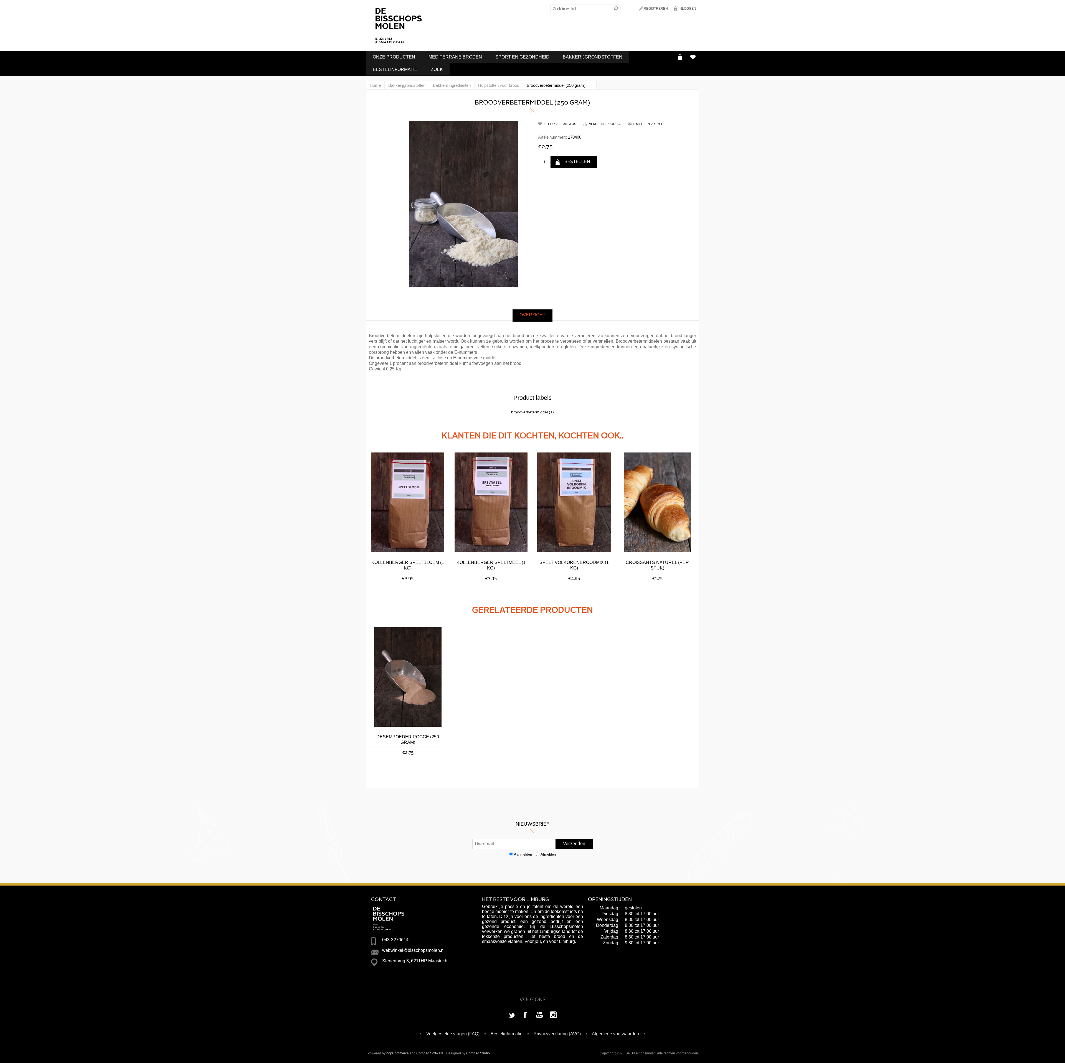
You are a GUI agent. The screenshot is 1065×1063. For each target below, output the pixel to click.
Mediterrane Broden (455, 57)
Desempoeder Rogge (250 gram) (407, 739)
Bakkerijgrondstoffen (592, 57)
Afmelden (548, 854)
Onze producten (394, 57)
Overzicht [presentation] (532, 314)
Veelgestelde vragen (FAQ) (453, 1033)
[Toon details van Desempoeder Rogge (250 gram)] (407, 677)
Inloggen (687, 9)
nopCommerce (397, 1053)
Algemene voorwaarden (615, 1033)
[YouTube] (539, 1015)
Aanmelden (523, 854)
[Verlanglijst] (692, 57)
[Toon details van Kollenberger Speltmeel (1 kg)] (490, 502)
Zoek (437, 69)
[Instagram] (553, 1015)
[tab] (532, 315)
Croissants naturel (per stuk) (657, 565)
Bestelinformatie (395, 69)
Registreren (656, 9)
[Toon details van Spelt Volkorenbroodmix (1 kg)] (574, 502)
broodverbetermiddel (529, 412)
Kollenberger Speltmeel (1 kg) (491, 565)
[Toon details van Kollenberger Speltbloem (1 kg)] (407, 502)
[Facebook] (525, 1015)
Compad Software (429, 1053)
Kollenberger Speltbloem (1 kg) (407, 565)
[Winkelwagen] (680, 57)
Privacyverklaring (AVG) (557, 1033)
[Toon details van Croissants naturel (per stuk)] (657, 502)
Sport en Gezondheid (522, 57)
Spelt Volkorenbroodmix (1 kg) (574, 565)
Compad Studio (478, 1053)
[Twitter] (512, 1015)
